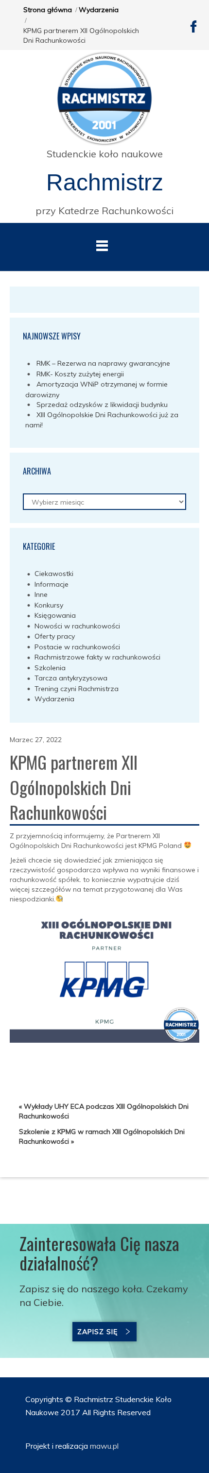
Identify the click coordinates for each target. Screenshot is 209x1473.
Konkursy (49, 605)
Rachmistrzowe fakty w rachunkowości (97, 657)
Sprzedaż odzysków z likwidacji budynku (102, 404)
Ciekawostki (54, 573)
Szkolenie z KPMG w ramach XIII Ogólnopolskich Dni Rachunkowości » (102, 1136)
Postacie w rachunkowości (77, 647)
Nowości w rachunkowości (77, 626)
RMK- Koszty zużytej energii (80, 374)
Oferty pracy (55, 636)
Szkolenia (50, 667)
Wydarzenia (99, 9)
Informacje (52, 584)
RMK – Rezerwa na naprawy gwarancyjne (103, 363)
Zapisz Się (97, 1331)
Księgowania (55, 615)
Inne (41, 594)
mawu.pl (103, 1446)
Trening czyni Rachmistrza (77, 688)
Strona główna (47, 9)
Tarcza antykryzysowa (71, 678)
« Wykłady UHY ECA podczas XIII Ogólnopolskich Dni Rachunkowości (104, 1111)
